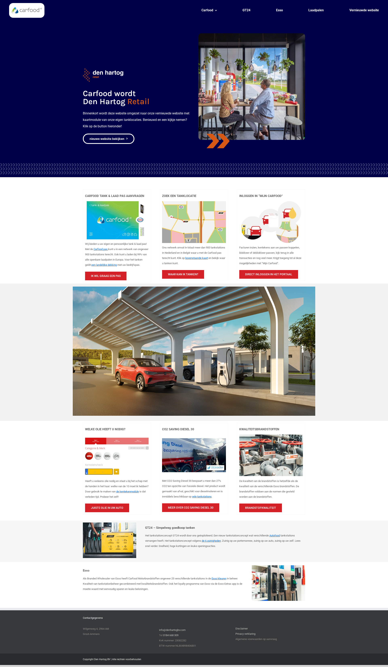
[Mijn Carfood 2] (271, 202)
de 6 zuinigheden (211, 540)
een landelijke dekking (104, 264)
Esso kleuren (219, 578)
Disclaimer (241, 628)
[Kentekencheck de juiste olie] (117, 435)
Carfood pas (101, 249)
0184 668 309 (170, 635)
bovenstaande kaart (196, 258)
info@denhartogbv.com (172, 629)
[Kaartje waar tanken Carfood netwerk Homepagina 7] (194, 202)
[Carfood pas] (117, 202)
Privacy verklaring (245, 633)
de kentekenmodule (127, 491)
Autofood (274, 535)
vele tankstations (202, 496)
